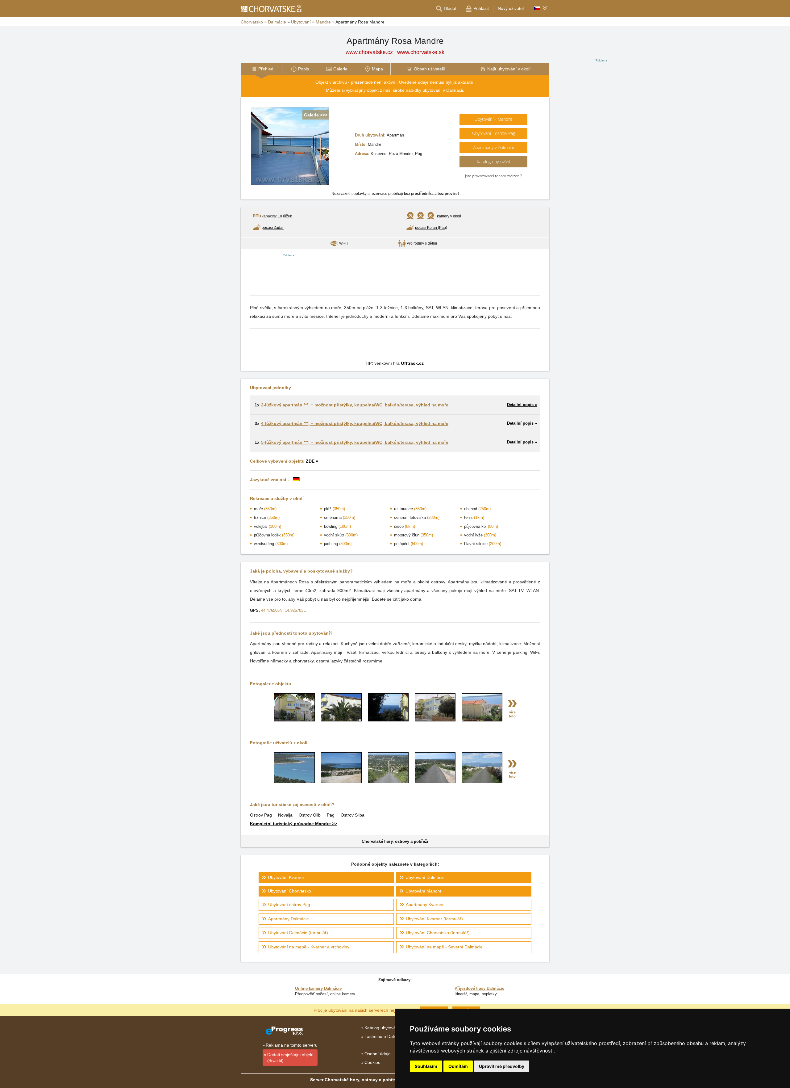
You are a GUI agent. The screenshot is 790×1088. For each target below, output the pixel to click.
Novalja (285, 815)
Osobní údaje (377, 1053)
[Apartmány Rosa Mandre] (294, 719)
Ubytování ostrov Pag (289, 904)
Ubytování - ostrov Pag (493, 133)
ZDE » (312, 461)
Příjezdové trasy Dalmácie (479, 988)
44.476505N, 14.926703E (283, 610)
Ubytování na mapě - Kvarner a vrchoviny (308, 946)
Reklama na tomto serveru (292, 1045)
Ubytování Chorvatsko (289, 890)
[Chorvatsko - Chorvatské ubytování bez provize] (271, 8)
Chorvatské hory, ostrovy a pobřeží (395, 841)
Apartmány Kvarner (425, 904)
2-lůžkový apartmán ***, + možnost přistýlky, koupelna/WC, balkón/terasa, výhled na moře (354, 404)
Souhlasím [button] (426, 1066)
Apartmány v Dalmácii (493, 147)
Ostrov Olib (310, 815)
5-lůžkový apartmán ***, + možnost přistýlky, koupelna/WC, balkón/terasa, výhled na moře (354, 442)
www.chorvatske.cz (369, 52)
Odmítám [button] (458, 1066)
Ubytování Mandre (423, 890)
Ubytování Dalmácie (425, 877)
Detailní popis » (522, 404)
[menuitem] (261, 69)
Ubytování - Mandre (493, 119)
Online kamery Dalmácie (318, 988)
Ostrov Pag (261, 815)
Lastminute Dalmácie (384, 1036)
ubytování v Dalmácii (442, 90)
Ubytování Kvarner (286, 877)
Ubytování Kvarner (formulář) (434, 918)
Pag (331, 815)
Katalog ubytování (493, 162)
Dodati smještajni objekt (290, 1057)
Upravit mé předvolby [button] (501, 1066)
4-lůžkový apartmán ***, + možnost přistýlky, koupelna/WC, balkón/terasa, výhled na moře (354, 423)
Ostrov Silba (352, 815)
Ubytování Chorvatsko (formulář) (438, 932)
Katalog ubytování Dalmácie (391, 1027)
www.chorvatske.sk (420, 52)
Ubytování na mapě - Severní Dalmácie (444, 946)
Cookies (372, 1062)
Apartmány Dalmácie (288, 918)
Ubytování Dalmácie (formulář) (298, 932)
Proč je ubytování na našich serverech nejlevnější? (363, 1010)
